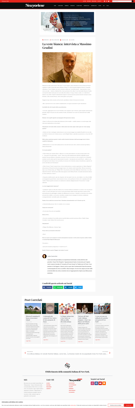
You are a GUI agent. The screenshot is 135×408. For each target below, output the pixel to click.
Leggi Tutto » (28, 340)
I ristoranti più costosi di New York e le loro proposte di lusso (50, 319)
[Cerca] (132, 1)
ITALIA (108, 5)
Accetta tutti (128, 405)
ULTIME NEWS (60, 5)
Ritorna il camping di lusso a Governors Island (33, 318)
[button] (47, 287)
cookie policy (73, 405)
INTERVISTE (72, 5)
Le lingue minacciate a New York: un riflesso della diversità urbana (67, 319)
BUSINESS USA (94, 5)
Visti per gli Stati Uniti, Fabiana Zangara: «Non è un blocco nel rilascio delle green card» (84, 319)
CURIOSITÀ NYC (86, 5)
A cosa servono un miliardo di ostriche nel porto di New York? (101, 319)
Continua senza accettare (115, 405)
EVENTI (100, 5)
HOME (55, 5)
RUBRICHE (66, 5)
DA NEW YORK (79, 5)
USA (104, 5)
